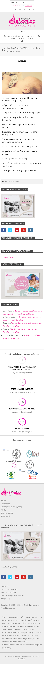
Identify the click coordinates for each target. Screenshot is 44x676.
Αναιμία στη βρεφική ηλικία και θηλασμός (21, 112)
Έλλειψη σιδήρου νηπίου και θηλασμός (19, 146)
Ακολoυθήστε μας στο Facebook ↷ (18, 238)
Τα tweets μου (7, 257)
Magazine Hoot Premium (23, 656)
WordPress (21, 659)
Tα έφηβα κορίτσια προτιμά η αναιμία (19, 171)
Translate (28, 6)
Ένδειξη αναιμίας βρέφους (14, 158)
